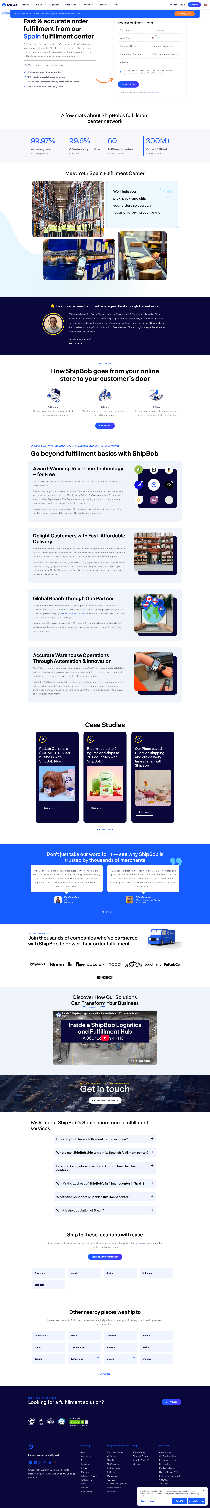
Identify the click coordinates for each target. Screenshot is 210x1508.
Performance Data (167, 1460)
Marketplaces (113, 1476)
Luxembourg (77, 1347)
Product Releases (167, 1468)
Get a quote (194, 4)
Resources (104, 5)
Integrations (53, 5)
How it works (105, 425)
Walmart (111, 1480)
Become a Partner (115, 1452)
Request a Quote (105, 829)
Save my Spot (184, 13)
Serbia (145, 1347)
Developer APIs (114, 1487)
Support (174, 5)
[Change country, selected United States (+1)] (153, 38)
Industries (88, 5)
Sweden (39, 1359)
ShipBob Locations (167, 1456)
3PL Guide (163, 1484)
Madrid (74, 1273)
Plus (116, 5)
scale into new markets (73, 613)
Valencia (147, 1273)
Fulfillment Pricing (89, 1476)
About (84, 1452)
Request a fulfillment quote (105, 1100)
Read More (49, 808)
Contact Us (86, 1456)
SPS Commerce (114, 1464)
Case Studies (71, 5)
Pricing (38, 5)
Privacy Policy (151, 73)
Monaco (39, 1347)
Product (25, 5)
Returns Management (117, 1484)
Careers (85, 1472)
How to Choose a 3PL (169, 1472)
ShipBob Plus (165, 1464)
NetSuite (111, 1472)
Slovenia (110, 1347)
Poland (146, 1335)
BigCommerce (113, 1468)
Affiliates (111, 1491)
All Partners (112, 1456)
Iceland (110, 1359)
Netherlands (41, 1335)
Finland (74, 1335)
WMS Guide (164, 1480)
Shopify (110, 1460)
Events (84, 1468)
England (146, 1359)
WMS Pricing (86, 1480)
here (137, 1242)
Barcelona (40, 1273)
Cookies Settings (147, 1501)
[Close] (203, 1490)
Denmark (111, 1335)
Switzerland (76, 1359)
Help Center (86, 1491)
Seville (110, 1273)
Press (83, 1484)
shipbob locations (9, 13)
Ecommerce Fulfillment (169, 1476)
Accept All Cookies (196, 1501)
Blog (83, 1460)
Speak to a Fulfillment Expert (105, 1257)
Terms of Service (141, 1456)
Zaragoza (39, 1284)
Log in (183, 5)
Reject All (179, 1501)
